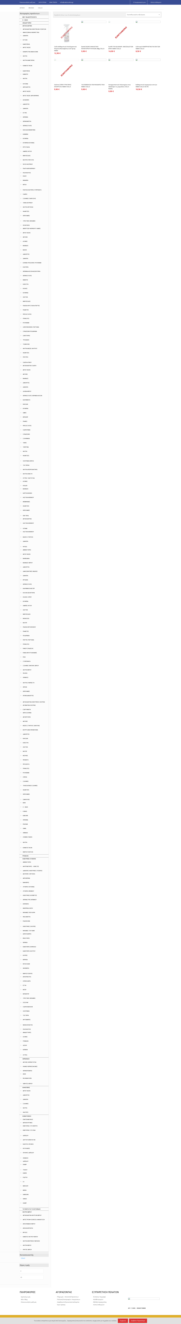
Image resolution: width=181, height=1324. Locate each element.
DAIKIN (25, 1173)
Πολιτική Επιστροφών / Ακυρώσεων (68, 1299)
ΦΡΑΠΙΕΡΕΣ (26, 968)
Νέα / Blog (24, 1299)
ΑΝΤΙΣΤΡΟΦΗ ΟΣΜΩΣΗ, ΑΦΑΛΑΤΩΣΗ (34, 1219)
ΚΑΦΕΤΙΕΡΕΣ (26, 1087)
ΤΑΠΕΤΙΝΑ (26, 447)
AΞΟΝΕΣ (25, 481)
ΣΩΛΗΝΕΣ (26, 781)
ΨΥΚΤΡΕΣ (25, 357)
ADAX (24, 1074)
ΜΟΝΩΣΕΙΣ (26, 618)
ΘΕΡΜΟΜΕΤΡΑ (27, 121)
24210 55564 (42, 2)
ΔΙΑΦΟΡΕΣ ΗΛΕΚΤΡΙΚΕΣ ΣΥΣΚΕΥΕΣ (32, 870)
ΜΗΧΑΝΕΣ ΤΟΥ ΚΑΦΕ (29, 930)
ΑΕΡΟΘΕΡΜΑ (26, 878)
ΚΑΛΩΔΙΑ (25, 404)
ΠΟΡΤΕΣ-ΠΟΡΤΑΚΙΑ (28, 640)
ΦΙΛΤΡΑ (25, 56)
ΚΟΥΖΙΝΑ (25, 84)
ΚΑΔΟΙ (24, 176)
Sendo (25, 1199)
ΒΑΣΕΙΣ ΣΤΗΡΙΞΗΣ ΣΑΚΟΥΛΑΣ (31, 725)
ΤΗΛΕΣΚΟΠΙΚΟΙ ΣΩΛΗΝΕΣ (30, 785)
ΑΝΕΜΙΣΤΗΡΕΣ (27, 550)
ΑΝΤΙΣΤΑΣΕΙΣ (27, 47)
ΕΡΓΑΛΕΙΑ (25, 580)
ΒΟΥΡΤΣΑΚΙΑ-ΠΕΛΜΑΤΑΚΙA (30, 730)
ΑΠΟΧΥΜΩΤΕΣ (27, 977)
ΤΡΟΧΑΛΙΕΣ (26, 340)
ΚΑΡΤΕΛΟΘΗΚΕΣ (27, 493)
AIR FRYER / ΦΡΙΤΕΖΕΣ (29, 874)
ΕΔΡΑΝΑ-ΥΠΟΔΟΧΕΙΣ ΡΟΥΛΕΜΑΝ (32, 263)
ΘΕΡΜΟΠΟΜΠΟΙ (27, 1070)
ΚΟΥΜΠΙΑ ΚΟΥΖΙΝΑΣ (28, 143)
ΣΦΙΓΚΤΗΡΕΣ (26, 335)
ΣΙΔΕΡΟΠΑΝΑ (26, 430)
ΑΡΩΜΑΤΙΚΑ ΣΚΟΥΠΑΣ (29, 705)
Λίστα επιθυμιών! (98, 1305)
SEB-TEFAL (26, 515)
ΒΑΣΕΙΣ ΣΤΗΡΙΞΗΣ (28, 537)
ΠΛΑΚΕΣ (25, 421)
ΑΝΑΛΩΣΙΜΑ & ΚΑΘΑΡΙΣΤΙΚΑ (31, 32)
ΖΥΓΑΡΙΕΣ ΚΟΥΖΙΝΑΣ (29, 887)
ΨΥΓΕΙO (25, 546)
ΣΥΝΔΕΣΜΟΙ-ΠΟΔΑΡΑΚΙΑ (30, 331)
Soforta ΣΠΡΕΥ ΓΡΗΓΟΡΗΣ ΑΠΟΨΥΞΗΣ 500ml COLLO (62, 86)
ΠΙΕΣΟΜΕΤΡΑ (26, 917)
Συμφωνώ (123, 1320)
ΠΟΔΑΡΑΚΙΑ (26, 635)
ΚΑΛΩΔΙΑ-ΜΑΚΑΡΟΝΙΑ (29, 130)
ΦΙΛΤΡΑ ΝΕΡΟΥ (27, 670)
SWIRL (24, 828)
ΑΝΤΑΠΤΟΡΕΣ (27, 717)
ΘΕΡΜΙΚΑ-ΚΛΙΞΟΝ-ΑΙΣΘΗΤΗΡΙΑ (31, 271)
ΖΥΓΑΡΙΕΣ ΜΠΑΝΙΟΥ (28, 891)
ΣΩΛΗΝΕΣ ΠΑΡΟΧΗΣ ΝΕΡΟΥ (31, 665)
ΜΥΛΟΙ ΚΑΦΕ (26, 964)
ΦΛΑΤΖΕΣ (25, 1112)
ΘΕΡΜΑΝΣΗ (26, 1059)
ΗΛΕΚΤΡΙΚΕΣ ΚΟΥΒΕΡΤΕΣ (30, 895)
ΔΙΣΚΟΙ (25, 1045)
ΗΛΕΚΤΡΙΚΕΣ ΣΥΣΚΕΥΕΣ (29, 859)
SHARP (25, 1164)
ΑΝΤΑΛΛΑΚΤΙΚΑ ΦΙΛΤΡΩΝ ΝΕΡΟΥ (32, 1215)
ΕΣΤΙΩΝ (25, 40)
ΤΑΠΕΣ (25, 442)
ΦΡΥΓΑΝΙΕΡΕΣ (27, 1019)
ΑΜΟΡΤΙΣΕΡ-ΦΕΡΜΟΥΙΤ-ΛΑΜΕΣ (32, 228)
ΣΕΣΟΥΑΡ (25, 1002)
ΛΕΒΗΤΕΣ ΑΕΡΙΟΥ (27, 1083)
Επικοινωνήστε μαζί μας (28, 1302)
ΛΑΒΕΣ (25, 412)
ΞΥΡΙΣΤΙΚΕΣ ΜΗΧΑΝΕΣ (29, 221)
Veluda (25, 673)
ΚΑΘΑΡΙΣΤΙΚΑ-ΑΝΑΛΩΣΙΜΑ (30, 51)
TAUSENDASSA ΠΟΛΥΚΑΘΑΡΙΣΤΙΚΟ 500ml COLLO (93, 86)
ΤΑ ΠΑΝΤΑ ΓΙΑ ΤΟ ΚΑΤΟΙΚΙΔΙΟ (32, 1209)
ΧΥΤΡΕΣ (25, 1055)
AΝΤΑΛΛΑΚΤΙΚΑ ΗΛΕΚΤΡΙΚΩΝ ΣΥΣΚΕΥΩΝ (34, 29)
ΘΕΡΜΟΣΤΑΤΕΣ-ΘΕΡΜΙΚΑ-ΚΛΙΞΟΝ (32, 395)
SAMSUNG (26, 1194)
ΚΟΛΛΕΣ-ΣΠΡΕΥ (27, 597)
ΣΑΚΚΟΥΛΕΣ (26, 799)
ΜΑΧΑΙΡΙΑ (25, 180)
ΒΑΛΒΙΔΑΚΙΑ (26, 558)
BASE (24, 802)
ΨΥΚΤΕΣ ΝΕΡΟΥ (27, 1249)
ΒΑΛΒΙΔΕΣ (25, 245)
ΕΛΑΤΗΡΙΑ (25, 267)
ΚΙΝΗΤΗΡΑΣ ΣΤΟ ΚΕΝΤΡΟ (30, 1126)
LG (23, 1181)
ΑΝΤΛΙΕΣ (25, 237)
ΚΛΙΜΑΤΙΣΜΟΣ (27, 1116)
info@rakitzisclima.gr (66, 2)
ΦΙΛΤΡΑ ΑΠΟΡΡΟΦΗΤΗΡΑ (30, 469)
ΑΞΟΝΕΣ (25, 241)
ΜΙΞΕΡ (24, 989)
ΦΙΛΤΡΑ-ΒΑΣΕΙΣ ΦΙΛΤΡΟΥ (30, 348)
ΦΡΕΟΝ (25, 687)
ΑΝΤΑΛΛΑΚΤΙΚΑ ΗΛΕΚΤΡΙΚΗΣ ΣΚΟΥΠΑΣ (34, 702)
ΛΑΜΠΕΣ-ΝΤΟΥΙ (27, 151)
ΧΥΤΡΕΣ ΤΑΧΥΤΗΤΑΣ (29, 478)
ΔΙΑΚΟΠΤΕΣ (26, 104)
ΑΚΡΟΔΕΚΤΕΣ (26, 87)
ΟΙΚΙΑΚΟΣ (25, 677)
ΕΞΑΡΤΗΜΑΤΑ (27, 709)
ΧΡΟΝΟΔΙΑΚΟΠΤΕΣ (28, 695)
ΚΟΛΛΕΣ (25, 288)
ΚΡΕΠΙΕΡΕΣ (26, 904)
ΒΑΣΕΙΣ (25, 250)
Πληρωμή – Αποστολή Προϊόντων (68, 1297)
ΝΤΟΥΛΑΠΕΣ (26, 1148)
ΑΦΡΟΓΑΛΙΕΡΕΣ (27, 934)
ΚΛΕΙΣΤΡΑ (25, 284)
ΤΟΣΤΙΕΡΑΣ (26, 465)
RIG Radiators (27, 1078)
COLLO (23, 1258)
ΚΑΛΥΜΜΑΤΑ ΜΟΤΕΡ (29, 588)
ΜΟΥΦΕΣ (25, 755)
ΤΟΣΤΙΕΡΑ (26, 1015)
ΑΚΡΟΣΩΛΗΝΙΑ (27, 712)
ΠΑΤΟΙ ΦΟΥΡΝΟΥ (28, 164)
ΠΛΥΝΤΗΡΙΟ (26, 225)
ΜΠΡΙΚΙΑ (25, 959)
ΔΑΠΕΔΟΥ (25, 1135)
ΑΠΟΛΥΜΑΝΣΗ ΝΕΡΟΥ (29, 1224)
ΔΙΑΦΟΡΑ (25, 35)
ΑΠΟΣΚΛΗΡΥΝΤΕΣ (28, 1228)
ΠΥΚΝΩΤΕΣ (26, 318)
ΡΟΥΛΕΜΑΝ (26, 323)
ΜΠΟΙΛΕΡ (25, 417)
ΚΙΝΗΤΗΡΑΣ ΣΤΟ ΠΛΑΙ (29, 1130)
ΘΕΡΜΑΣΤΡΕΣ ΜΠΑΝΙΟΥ (30, 899)
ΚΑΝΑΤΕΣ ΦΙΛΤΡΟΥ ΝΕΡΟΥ (30, 1236)
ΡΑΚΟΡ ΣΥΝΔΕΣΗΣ (28, 648)
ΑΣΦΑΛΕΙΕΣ (26, 100)
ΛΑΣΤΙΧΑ (25, 297)
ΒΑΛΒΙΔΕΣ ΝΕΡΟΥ (28, 562)
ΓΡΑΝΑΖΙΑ (25, 856)
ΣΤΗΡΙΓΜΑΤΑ (26, 661)
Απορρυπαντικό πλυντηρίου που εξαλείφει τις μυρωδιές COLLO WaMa (119, 87)
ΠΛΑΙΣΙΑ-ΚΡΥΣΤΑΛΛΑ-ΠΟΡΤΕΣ (31, 305)
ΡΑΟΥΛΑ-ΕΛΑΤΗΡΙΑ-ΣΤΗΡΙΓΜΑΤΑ (32, 190)
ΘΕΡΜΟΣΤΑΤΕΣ (27, 125)
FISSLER (25, 485)
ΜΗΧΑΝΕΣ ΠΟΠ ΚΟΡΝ (29, 912)
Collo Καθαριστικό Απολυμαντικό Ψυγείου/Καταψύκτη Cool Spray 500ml (65, 49)
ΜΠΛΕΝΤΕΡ (26, 994)
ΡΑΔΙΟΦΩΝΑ (26, 921)
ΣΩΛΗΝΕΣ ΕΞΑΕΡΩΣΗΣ (29, 198)
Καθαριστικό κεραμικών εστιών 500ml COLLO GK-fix (146, 86)
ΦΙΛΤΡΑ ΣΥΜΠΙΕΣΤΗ (28, 682)
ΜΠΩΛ (25, 184)
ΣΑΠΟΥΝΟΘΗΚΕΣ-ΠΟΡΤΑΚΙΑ (31, 327)
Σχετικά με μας (25, 1297)
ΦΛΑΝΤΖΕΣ (26, 211)
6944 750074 (53, 2)
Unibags (25, 832)
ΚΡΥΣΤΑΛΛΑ (26, 147)
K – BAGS (25, 20)
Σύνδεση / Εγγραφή (99, 1297)
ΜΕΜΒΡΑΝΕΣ (26, 501)
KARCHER (25, 815)
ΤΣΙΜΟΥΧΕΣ (26, 344)
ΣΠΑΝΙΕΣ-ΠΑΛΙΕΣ (27, 837)
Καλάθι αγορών (98, 1299)
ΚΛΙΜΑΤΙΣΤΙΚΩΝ (27, 65)
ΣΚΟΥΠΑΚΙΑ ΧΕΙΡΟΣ (28, 461)
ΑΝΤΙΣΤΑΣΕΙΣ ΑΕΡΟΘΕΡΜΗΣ (31, 95)
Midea (24, 1190)
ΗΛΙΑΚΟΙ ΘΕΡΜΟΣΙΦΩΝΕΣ (30, 1066)
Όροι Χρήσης (61, 1305)
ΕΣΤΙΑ (24, 985)
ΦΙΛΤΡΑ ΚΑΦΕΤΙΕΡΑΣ (29, 60)
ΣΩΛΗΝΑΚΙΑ (26, 438)
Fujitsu (25, 1177)
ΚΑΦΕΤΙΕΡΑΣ (26, 44)
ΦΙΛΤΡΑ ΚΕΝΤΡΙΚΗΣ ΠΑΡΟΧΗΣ (31, 1241)
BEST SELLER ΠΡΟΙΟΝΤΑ (30, 17)
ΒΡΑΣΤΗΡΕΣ (26, 938)
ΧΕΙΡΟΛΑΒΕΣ (26, 215)
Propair (25, 824)
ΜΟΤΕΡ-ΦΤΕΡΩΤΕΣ (28, 160)
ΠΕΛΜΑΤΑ (25, 760)
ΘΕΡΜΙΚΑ (25, 117)
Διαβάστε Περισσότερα (138, 1320)
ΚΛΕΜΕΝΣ (25, 134)
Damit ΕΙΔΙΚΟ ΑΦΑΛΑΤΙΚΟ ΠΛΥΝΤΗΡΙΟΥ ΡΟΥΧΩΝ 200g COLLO (92, 48)
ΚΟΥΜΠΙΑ (25, 138)
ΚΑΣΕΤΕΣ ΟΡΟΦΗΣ (28, 1144)
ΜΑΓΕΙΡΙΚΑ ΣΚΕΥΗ (28, 908)
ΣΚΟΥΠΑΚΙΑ (26, 1011)
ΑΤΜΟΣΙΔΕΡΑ (26, 981)
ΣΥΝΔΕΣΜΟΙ (26, 434)
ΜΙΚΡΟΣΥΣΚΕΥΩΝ (28, 852)
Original (25, 820)
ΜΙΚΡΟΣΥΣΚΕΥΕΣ (28, 973)
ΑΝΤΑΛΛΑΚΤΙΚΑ (27, 26)
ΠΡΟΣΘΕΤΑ (26, 764)
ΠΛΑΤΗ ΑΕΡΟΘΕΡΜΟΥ (29, 168)
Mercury (25, 1186)
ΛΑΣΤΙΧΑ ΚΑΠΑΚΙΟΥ (28, 497)
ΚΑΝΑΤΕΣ (25, 74)
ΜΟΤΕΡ (25, 622)
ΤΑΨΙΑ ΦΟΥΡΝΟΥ (28, 203)
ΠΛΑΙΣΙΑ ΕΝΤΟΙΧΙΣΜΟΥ (29, 627)
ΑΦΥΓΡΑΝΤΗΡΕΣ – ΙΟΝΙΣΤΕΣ (31, 866)
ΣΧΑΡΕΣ (25, 194)
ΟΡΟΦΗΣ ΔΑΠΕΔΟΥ (28, 1152)
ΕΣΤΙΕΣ (25, 113)
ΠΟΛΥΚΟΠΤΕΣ (27, 173)
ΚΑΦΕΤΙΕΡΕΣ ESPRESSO (29, 947)
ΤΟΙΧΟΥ (25, 1170)
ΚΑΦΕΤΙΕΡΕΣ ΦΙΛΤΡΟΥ (29, 951)
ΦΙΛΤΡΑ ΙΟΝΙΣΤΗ (27, 474)
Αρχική (22, 8)
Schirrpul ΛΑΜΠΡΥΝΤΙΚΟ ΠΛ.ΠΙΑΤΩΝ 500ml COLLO (148, 48)
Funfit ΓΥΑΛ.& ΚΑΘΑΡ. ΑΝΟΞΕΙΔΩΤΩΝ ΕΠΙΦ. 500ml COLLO (120, 48)
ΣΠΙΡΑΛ (25, 777)
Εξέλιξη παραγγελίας (100, 1302)
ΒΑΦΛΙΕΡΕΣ (26, 882)
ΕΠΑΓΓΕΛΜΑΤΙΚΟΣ (28, 1119)
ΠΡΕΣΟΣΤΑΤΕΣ (27, 314)
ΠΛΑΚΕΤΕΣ (26, 310)
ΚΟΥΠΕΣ (25, 955)
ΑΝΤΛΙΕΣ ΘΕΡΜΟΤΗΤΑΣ (29, 1062)
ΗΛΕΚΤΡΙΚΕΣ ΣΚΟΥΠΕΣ (29, 926)
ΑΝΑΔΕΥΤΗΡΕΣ (27, 23)
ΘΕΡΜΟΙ (25, 942)
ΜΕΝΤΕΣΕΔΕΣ (27, 155)
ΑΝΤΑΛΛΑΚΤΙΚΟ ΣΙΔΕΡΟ (29, 365)
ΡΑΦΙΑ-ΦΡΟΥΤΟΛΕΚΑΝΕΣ (30, 652)
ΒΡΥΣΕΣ (25, 1232)
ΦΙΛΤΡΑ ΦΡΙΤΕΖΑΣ (28, 207)
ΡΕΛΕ (24, 657)
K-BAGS (25, 811)
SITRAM (25, 528)
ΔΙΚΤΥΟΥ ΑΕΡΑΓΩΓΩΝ (29, 1140)
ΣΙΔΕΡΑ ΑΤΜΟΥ (27, 362)
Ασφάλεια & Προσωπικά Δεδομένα (68, 1302)
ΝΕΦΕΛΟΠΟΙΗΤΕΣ (28, 1025)
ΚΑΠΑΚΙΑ (25, 1049)
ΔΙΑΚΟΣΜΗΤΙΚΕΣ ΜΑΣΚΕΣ (30, 571)
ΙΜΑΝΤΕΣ (25, 280)
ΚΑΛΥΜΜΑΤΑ (26, 400)
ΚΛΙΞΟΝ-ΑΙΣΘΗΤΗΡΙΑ (29, 592)
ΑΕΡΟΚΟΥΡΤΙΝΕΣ (27, 1122)
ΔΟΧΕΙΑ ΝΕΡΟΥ (27, 391)
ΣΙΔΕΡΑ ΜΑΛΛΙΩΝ (28, 1007)
